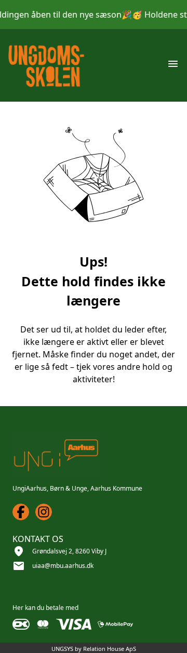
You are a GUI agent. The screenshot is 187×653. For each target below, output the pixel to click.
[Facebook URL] (20, 512)
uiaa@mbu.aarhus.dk (63, 565)
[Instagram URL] (43, 512)
